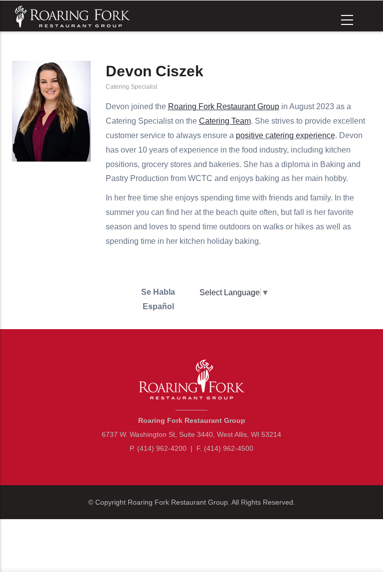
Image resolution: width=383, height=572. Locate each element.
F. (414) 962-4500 (224, 448)
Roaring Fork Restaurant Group (178, 502)
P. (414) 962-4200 (158, 448)
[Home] (71, 15)
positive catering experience (285, 135)
